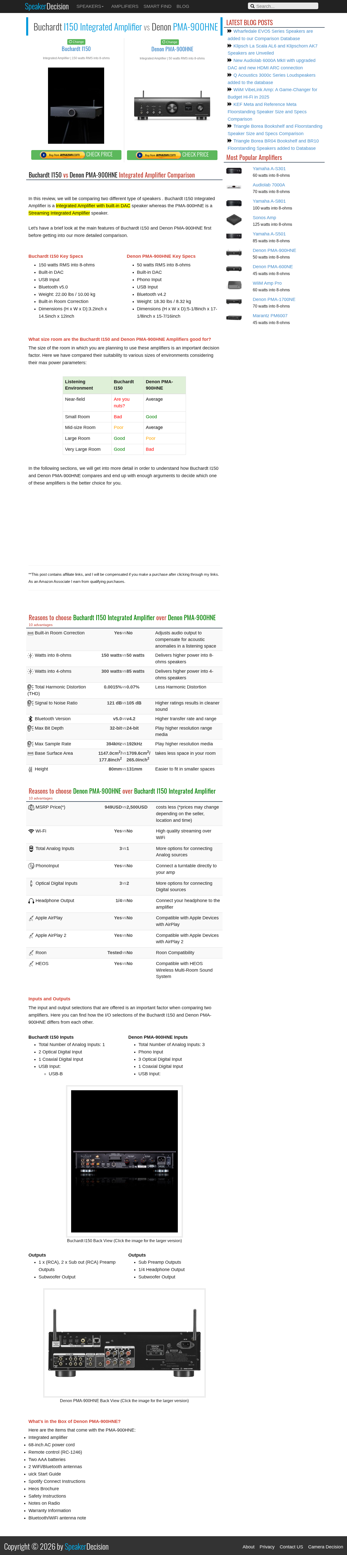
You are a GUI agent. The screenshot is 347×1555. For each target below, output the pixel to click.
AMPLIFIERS (124, 6)
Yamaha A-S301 (269, 168)
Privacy (267, 1546)
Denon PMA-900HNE (274, 250)
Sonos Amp (264, 217)
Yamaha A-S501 (269, 233)
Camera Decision (325, 1546)
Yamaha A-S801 (269, 201)
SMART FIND (157, 6)
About (249, 1546)
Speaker (47, 6)
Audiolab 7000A (269, 184)
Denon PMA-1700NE (274, 299)
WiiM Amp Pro (267, 283)
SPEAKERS (88, 6)
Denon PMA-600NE (273, 266)
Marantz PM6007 (270, 315)
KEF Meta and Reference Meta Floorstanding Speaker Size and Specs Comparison (267, 112)
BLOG (183, 6)
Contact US (291, 1546)
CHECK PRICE (99, 154)
